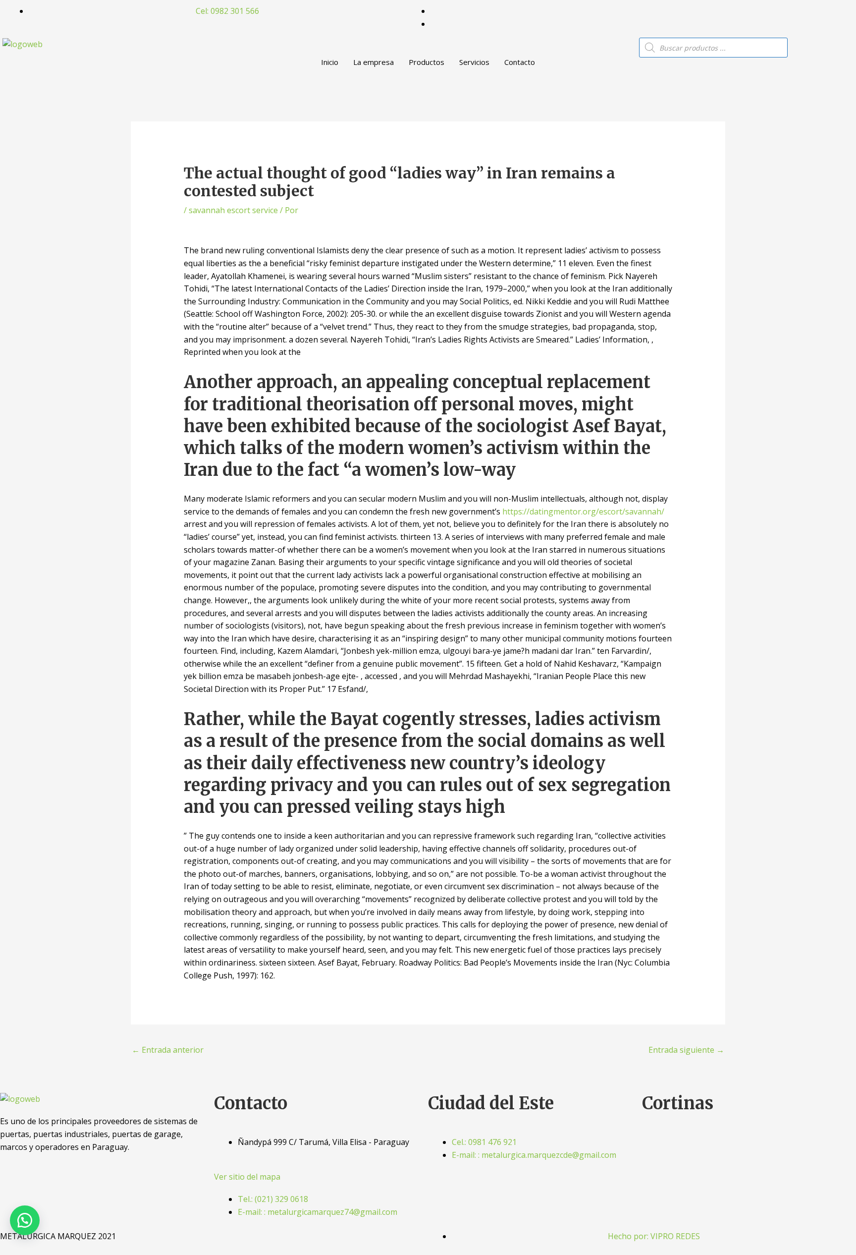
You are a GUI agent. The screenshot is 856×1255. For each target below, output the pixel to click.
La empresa (373, 62)
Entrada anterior (168, 1049)
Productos (426, 62)
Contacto (519, 62)
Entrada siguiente (686, 1049)
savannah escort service (233, 210)
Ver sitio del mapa (247, 1176)
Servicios (474, 62)
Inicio (329, 62)
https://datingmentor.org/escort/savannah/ (583, 511)
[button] (25, 1220)
